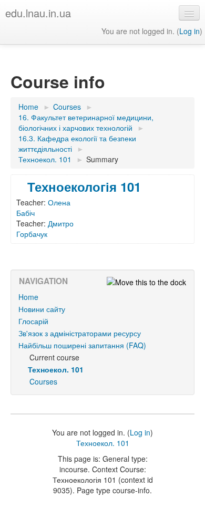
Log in (189, 31)
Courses (43, 381)
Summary (102, 159)
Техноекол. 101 (102, 443)
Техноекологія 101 (84, 186)
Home (28, 297)
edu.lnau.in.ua (38, 12)
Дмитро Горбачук (45, 228)
